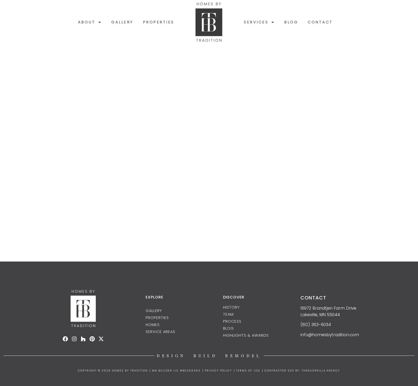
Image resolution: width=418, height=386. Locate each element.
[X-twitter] (101, 339)
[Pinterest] (92, 339)
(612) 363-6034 (315, 325)
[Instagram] (74, 339)
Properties (158, 22)
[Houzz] (83, 339)
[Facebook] (65, 339)
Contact (320, 22)
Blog (291, 22)
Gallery (122, 22)
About (87, 22)
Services (256, 22)
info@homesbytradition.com (329, 335)
